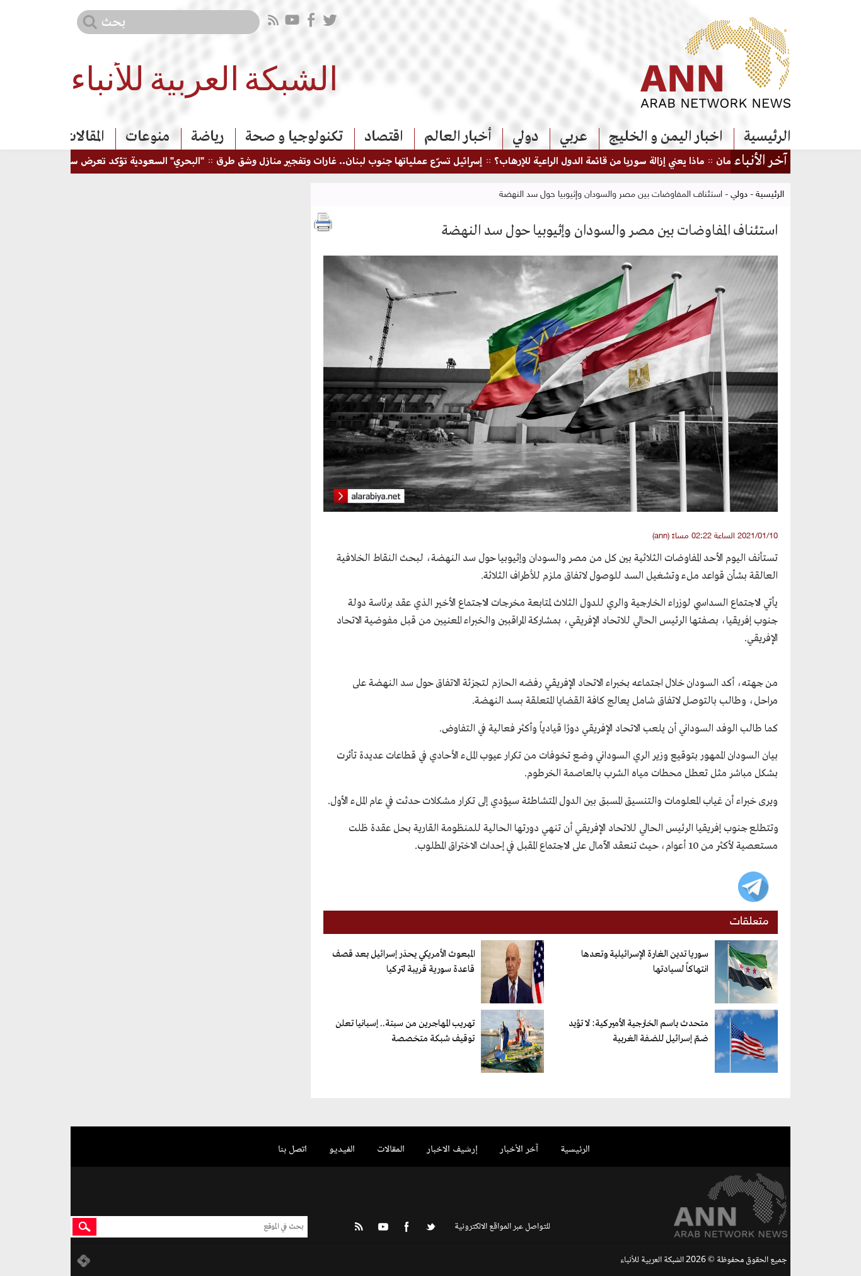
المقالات (84, 137)
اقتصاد (383, 137)
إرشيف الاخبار (452, 1149)
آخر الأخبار (519, 1149)
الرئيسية (767, 137)
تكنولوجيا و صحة (294, 137)
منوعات (147, 137)
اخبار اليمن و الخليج (665, 137)
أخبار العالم (457, 137)
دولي (525, 137)
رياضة (207, 137)
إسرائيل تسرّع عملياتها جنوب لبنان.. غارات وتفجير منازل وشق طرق (379, 161)
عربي (573, 137)
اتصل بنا (292, 1149)
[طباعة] (323, 222)
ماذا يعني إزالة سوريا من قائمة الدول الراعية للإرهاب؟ (629, 161)
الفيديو (342, 1149)
